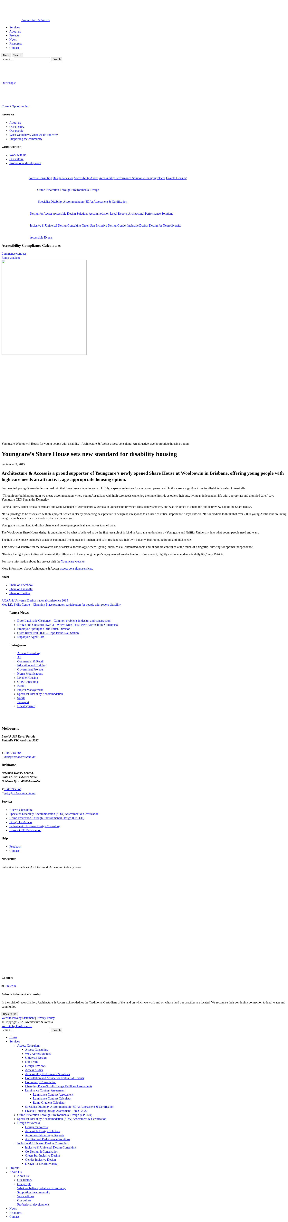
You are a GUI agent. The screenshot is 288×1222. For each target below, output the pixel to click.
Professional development (25, 163)
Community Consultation (40, 1082)
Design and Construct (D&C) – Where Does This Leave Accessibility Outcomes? (67, 624)
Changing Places (154, 178)
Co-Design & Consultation (41, 1151)
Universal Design (36, 1057)
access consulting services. (76, 568)
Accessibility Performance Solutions (121, 178)
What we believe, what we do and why (33, 134)
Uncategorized (26, 706)
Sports (21, 698)
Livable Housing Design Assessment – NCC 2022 (56, 1110)
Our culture (16, 159)
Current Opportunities (15, 106)
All (19, 657)
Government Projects (30, 669)
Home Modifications (30, 673)
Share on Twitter (19, 593)
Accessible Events (41, 237)
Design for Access (41, 213)
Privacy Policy (46, 1018)
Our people (16, 130)
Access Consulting (40, 178)
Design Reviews (63, 178)
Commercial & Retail (30, 661)
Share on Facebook (21, 585)
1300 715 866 (12, 752)
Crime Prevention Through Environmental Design (68, 189)
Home (13, 1037)
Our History (16, 126)
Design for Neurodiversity (165, 225)
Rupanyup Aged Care (30, 637)
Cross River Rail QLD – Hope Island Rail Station (48, 633)
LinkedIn (10, 986)
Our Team (31, 1061)
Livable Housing (176, 178)
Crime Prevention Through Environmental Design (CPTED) (46, 818)
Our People (9, 82)
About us (15, 31)
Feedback (15, 846)
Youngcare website (72, 561)
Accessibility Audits (86, 178)
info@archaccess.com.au (19, 756)
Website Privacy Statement (18, 1018)
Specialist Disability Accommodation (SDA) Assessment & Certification (82, 201)
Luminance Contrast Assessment (45, 1090)
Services (14, 27)
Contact (14, 47)
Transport (23, 702)
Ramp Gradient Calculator (49, 1102)
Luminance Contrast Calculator (52, 1098)
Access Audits (34, 1070)
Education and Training (31, 665)
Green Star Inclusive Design (99, 225)
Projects (14, 35)
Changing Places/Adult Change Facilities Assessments (58, 1086)
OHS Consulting (27, 681)
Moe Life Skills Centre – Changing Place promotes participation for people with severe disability (61, 604)
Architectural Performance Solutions (150, 213)
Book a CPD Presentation (25, 830)
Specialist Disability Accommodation (40, 694)
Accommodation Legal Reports (108, 213)
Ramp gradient (11, 257)
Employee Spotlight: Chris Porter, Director (43, 629)
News (13, 39)
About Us (15, 1172)
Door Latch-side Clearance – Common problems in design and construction (63, 620)
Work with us (17, 155)
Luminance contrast (14, 253)
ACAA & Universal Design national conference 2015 (35, 600)
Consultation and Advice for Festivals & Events (54, 1078)
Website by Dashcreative (17, 1026)
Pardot (21, 685)
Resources (15, 43)
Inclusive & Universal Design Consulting (55, 225)
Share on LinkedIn (21, 589)
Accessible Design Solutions (70, 213)
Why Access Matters (38, 1053)
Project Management (30, 689)
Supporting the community (25, 139)
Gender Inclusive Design (132, 225)
